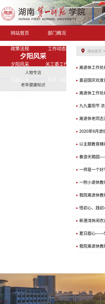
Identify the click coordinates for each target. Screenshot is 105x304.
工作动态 (57, 48)
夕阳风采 (20, 64)
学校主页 (20, 95)
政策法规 (20, 48)
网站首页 (20, 33)
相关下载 (57, 79)
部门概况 (57, 33)
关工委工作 (56, 64)
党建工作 (20, 79)
